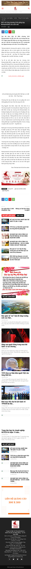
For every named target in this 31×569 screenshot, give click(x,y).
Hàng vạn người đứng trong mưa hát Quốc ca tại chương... (14, 345)
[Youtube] (21, 559)
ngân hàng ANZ (5, 190)
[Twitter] (13, 559)
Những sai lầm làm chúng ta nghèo (22, 209)
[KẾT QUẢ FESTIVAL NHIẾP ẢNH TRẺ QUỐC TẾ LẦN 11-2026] (5, 221)
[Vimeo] (17, 559)
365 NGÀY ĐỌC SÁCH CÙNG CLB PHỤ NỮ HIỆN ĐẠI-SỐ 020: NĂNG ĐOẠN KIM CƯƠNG (19, 236)
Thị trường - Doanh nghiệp (12, 12)
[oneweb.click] (15, 178)
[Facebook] (9, 559)
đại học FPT (10, 188)
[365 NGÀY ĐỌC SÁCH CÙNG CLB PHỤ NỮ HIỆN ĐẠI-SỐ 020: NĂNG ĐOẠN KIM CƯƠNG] (5, 236)
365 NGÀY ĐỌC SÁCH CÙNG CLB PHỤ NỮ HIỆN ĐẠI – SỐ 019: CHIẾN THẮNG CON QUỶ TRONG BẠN (19, 243)
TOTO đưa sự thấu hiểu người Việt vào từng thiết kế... (15, 374)
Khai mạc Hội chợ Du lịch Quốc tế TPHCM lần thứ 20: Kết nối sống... (19, 471)
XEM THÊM (20, 215)
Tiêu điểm (4, 20)
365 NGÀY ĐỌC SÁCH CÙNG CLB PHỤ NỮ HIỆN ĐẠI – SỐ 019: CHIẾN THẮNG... (19, 479)
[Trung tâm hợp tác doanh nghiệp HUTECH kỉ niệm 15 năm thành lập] (15, 421)
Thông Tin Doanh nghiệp (23, 18)
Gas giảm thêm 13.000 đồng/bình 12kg (8, 209)
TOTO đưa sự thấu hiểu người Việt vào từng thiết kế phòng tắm (19, 456)
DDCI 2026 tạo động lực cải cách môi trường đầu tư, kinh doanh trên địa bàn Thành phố (19, 257)
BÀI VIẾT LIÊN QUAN (8, 215)
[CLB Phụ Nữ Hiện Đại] (15, 281)
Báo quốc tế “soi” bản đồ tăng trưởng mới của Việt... (15, 317)
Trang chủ (3, 12)
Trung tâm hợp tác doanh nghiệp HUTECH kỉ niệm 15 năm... (13, 431)
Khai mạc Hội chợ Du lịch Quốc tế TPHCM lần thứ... (13, 403)
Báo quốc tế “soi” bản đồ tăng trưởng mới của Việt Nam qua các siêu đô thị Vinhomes (19, 250)
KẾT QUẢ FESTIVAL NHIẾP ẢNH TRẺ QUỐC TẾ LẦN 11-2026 (18, 449)
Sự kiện (20, 12)
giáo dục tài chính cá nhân (20, 188)
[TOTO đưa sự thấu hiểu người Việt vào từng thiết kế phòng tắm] (5, 228)
